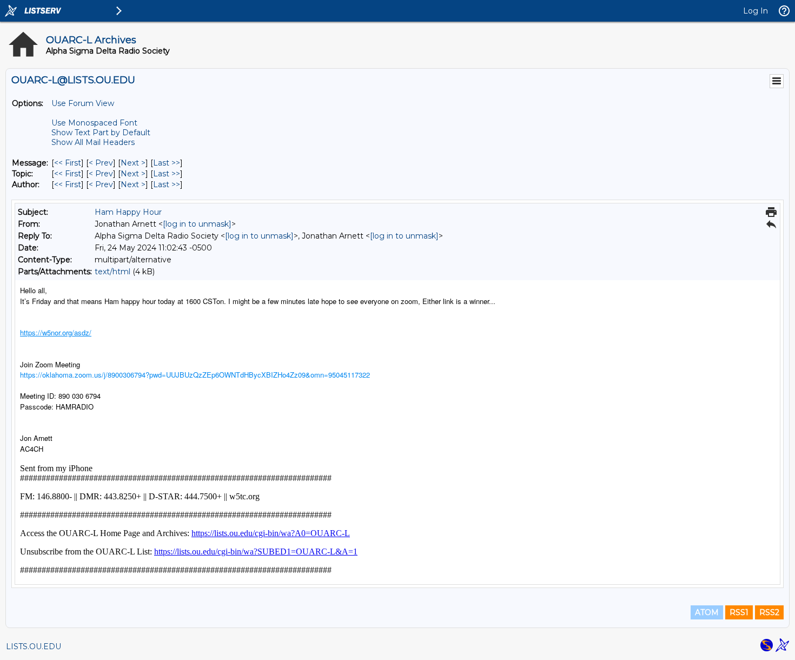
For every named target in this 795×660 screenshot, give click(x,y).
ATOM (707, 612)
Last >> (166, 163)
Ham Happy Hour (128, 212)
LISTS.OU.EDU (33, 646)
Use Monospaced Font (94, 123)
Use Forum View (82, 103)
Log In (755, 11)
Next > (133, 163)
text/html (112, 271)
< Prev (101, 163)
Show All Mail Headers (93, 142)
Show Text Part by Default (100, 132)
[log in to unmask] (197, 224)
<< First (67, 163)
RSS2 (769, 612)
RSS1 (739, 612)
